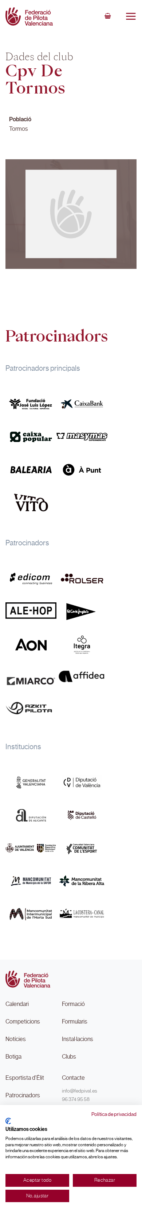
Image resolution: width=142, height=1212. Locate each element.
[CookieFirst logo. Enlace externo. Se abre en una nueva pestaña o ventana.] (8, 1121)
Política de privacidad (114, 1114)
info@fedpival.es (79, 1091)
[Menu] (131, 16)
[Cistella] (107, 16)
